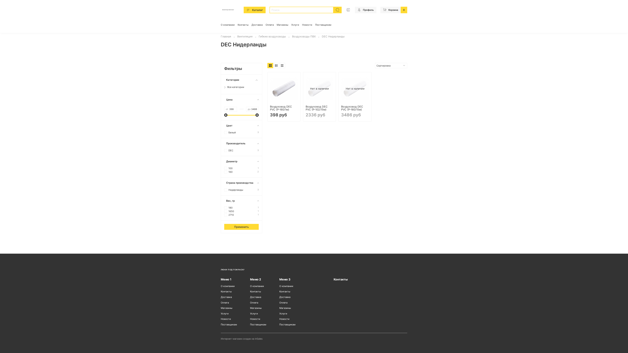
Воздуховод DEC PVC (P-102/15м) (317, 108)
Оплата (270, 24)
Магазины (282, 24)
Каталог (257, 10)
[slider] (225, 115)
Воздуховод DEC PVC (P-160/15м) (352, 108)
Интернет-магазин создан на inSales (242, 338)
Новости (307, 24)
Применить (241, 226)
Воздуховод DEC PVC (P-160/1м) (281, 108)
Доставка (257, 24)
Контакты (243, 24)
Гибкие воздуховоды (272, 36)
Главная (226, 36)
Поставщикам (323, 24)
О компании (228, 24)
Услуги (295, 24)
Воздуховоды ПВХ (304, 36)
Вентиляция (245, 36)
